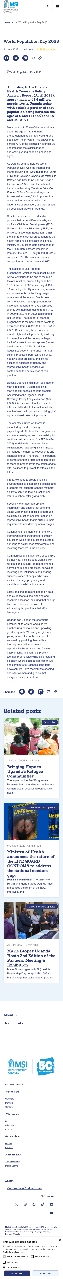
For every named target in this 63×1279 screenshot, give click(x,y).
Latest (9, 1180)
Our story (9, 1098)
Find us (8, 1129)
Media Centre (11, 1165)
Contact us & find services (24, 1188)
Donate (8, 1143)
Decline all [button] (45, 1273)
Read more (20, 1252)
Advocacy (9, 1125)
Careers (9, 1147)
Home (7, 22)
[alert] (31, 1258)
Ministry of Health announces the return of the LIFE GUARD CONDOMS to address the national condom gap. (31, 863)
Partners (9, 1102)
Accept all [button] (16, 1273)
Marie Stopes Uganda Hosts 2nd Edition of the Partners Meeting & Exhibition (31, 958)
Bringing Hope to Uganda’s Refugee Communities (25, 771)
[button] (31, 1267)
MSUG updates (46, 49)
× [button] (60, 1240)
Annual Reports (12, 1161)
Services (9, 1121)
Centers (9, 1107)
